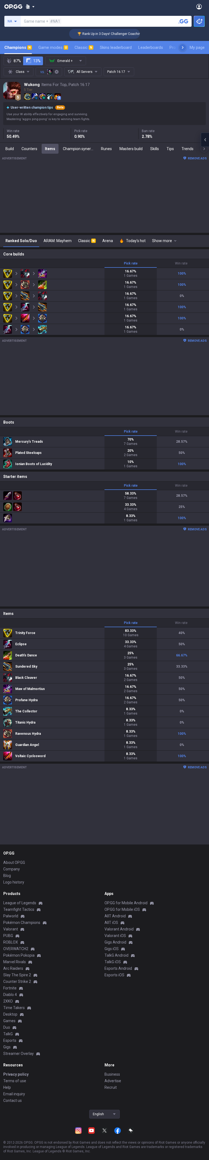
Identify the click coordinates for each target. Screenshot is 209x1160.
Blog (7, 875)
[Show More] (30, 6)
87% (17, 61)
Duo (6, 1027)
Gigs (7, 1047)
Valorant (10, 929)
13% (37, 61)
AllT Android (115, 916)
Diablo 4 (10, 994)
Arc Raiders (13, 968)
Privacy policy (16, 1074)
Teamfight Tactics (18, 909)
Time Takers (14, 1008)
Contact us (12, 1100)
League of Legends (19, 903)
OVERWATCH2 (15, 949)
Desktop (10, 1014)
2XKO (8, 1001)
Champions (17, 47)
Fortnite (10, 988)
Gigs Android (115, 942)
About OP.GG (14, 862)
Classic (83, 47)
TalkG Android (116, 955)
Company (11, 869)
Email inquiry (14, 1094)
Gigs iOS (111, 949)
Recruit (110, 1087)
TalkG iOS (112, 962)
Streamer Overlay (18, 1053)
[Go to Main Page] (13, 6)
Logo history (13, 882)
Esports (9, 1040)
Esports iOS (114, 975)
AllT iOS (111, 922)
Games (9, 1021)
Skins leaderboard (116, 47)
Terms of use (14, 1081)
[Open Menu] (199, 6)
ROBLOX (10, 942)
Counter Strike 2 (17, 981)
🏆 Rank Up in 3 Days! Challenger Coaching (102, 34)
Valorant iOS (115, 935)
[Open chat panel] (205, 140)
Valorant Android (119, 929)
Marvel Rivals (14, 962)
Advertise (112, 1081)
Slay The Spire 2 (17, 975)
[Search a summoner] (183, 21)
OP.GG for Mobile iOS (122, 909)
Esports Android (118, 968)
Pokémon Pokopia (19, 955)
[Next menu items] (182, 47)
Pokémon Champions (21, 922)
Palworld (10, 916)
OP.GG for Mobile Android (125, 903)
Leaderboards (150, 47)
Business (112, 1074)
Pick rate (131, 263)
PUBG (8, 935)
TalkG (8, 1034)
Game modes (52, 47)
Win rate (181, 263)
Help (7, 1087)
